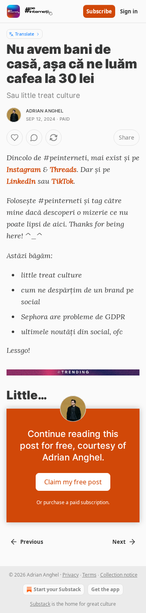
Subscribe (99, 11)
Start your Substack (57, 589)
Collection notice (118, 574)
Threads (63, 169)
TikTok (62, 181)
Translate (24, 34)
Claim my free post (73, 481)
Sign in (129, 11)
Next (119, 541)
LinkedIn (21, 181)
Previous (31, 541)
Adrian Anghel (45, 111)
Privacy (70, 574)
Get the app (105, 589)
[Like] (14, 137)
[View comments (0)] (34, 137)
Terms (89, 574)
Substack (40, 603)
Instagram (23, 169)
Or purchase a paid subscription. (73, 502)
